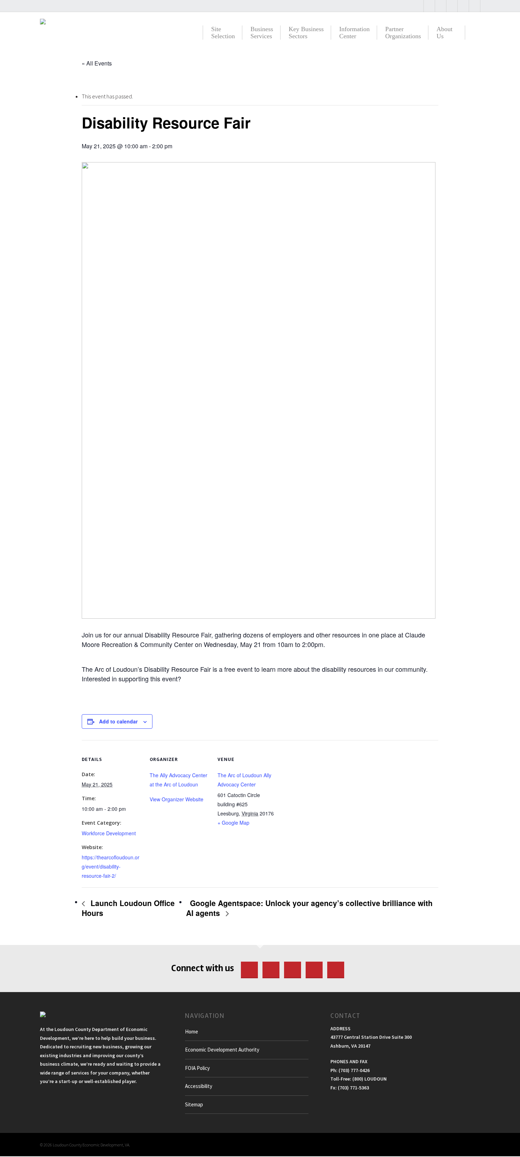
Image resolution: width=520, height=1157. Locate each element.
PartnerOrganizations (403, 32)
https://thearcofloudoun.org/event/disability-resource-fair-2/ (110, 866)
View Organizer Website (176, 799)
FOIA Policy (197, 1068)
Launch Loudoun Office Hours (128, 908)
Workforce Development (109, 833)
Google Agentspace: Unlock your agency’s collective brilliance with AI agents (309, 908)
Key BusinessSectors (306, 32)
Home (191, 1031)
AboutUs (444, 32)
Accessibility (198, 1086)
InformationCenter (354, 32)
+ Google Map (233, 822)
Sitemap (194, 1104)
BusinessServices (261, 32)
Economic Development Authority (222, 1049)
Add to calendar (118, 721)
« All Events (97, 63)
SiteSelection (223, 32)
